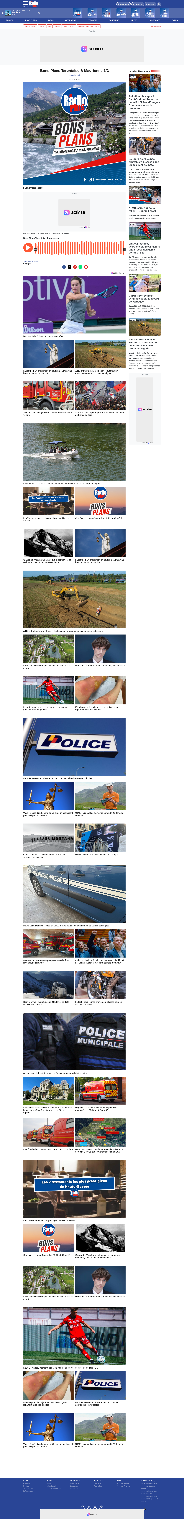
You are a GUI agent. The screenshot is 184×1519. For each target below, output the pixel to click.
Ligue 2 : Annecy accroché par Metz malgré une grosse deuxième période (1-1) (144, 248)
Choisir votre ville (155, 26)
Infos (51, 20)
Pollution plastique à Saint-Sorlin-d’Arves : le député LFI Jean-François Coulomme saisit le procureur (144, 102)
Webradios (70, 20)
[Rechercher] (159, 4)
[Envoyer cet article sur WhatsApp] (79, 268)
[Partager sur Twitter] (69, 268)
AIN (49, 26)
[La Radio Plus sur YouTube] (95, 1507)
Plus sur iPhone (123, 1483)
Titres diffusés (29, 1488)
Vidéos (134, 20)
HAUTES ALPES (69, 26)
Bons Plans (31, 20)
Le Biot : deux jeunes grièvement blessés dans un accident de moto (144, 162)
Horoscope (154, 20)
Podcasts (92, 20)
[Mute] (38, 13)
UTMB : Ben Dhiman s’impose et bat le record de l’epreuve (144, 298)
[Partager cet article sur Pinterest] (74, 268)
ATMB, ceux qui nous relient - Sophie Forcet (142, 209)
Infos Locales (52, 1486)
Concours (114, 20)
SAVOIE (42, 26)
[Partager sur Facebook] (63, 268)
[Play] (3, 13)
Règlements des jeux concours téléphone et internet (149, 1498)
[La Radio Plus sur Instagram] (101, 1507)
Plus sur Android (123, 1486)
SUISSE (57, 26)
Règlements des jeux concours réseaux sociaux (148, 1486)
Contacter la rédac (54, 1488)
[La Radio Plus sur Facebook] (83, 1507)
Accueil (10, 20)
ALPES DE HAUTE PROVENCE (88, 26)
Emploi (175, 20)
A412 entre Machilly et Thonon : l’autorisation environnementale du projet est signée (143, 344)
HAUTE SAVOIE (30, 26)
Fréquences (28, 1491)
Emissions (74, 1486)
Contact (26, 1483)
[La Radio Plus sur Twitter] (89, 1507)
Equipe (26, 1486)
